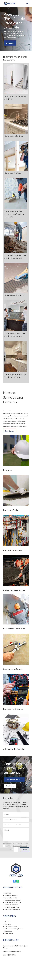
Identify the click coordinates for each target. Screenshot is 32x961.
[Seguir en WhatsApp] (17, 881)
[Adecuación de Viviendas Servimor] (15, 93)
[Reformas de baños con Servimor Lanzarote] (15, 330)
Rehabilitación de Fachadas (13, 902)
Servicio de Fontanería (12, 669)
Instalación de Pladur (11, 895)
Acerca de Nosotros (11, 926)
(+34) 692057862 (10, 955)
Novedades (8, 922)
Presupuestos (9, 933)
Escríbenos (9, 431)
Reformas (7, 470)
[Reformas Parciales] (15, 170)
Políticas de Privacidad (20, 846)
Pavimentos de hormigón (14, 590)
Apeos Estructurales (11, 898)
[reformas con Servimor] (15, 292)
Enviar (24, 850)
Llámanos (10, 43)
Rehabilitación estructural (14, 628)
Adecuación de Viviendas (14, 749)
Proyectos (8, 924)
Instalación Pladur (11, 510)
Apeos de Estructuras (12, 550)
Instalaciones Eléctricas (13, 709)
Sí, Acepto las (16, 846)
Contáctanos (8, 931)
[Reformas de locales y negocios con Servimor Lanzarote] (15, 208)
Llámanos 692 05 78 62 (14, 779)
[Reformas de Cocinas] (15, 133)
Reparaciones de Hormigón (13, 900)
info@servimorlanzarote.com (12, 951)
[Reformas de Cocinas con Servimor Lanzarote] (15, 371)
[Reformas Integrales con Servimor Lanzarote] (15, 252)
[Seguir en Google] (14, 881)
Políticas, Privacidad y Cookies (14, 929)
